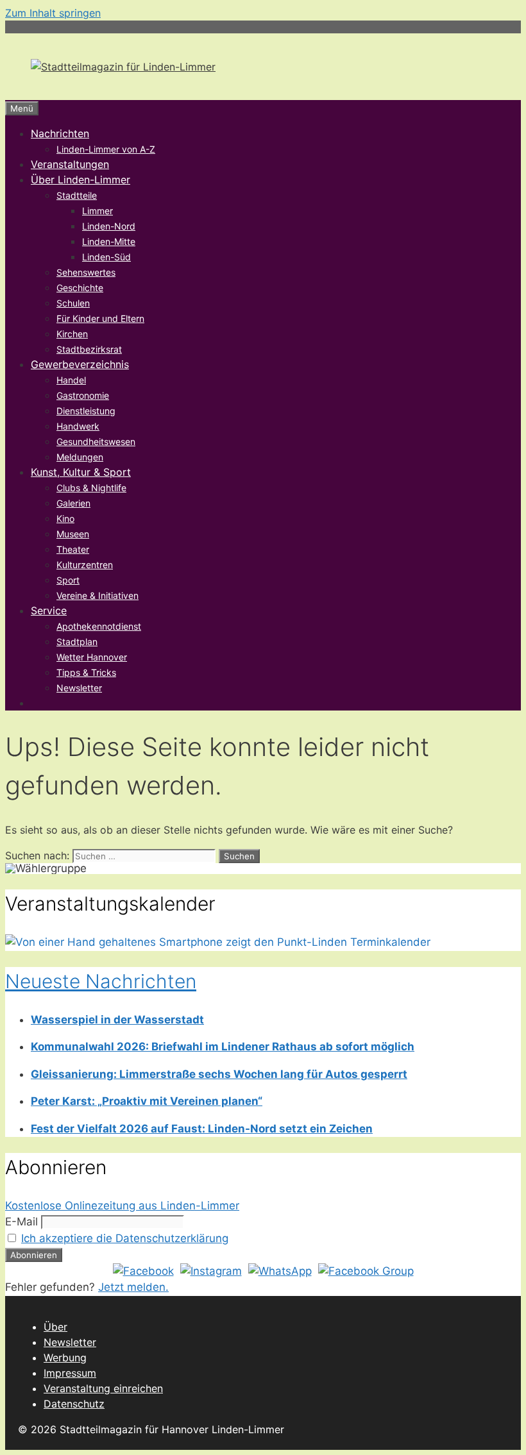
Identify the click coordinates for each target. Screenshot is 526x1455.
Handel (71, 379)
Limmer (97, 210)
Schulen (73, 303)
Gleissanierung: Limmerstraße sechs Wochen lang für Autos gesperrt (219, 1074)
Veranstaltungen (70, 164)
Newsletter (79, 687)
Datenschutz (74, 1403)
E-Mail (21, 1221)
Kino (65, 518)
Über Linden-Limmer (80, 179)
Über (55, 1326)
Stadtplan (77, 641)
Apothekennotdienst (98, 626)
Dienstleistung (85, 410)
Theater (72, 549)
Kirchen (72, 333)
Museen (72, 533)
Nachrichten (60, 133)
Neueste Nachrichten (100, 981)
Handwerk (77, 426)
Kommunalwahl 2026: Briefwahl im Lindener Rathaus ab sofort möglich (222, 1046)
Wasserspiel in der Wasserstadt (117, 1019)
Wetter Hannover (91, 657)
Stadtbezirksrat (89, 349)
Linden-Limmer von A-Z (105, 149)
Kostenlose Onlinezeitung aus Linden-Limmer (122, 1205)
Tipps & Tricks (86, 672)
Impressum (70, 1373)
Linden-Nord (108, 226)
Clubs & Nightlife (91, 487)
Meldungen (79, 456)
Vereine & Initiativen (97, 595)
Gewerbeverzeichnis (80, 364)
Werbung (65, 1357)
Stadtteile (76, 195)
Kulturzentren (84, 564)
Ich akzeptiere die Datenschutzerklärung (124, 1238)
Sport (68, 580)
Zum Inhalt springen (53, 12)
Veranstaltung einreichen (103, 1388)
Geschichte (79, 287)
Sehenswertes (85, 272)
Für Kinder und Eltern (100, 318)
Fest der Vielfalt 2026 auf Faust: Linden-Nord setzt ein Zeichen (202, 1128)
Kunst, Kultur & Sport (81, 472)
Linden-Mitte (108, 241)
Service (49, 610)
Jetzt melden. (133, 1287)
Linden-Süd (106, 256)
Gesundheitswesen (95, 441)
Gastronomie (82, 395)
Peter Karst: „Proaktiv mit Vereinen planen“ (146, 1101)
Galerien (73, 503)
